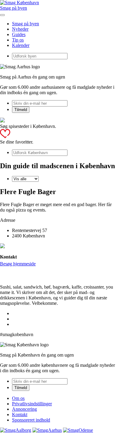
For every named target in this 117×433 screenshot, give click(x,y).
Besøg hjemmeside (18, 263)
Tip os (18, 39)
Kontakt (19, 414)
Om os (18, 398)
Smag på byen (13, 8)
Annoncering (24, 409)
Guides (19, 34)
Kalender (20, 45)
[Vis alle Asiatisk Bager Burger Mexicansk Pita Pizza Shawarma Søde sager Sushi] (25, 178)
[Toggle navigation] (2, 15)
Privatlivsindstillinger (32, 403)
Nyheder (20, 29)
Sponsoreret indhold (31, 419)
